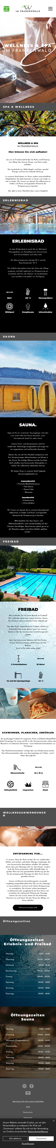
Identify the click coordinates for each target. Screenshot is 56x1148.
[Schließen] (52, 1122)
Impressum (28, 1117)
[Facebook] (31, 1086)
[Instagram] (24, 1086)
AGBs (28, 1107)
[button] (28, 1093)
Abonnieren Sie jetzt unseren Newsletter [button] (28, 1101)
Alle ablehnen (15, 1139)
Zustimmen (41, 1139)
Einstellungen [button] (28, 1144)
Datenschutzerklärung (38, 1132)
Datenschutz (28, 1112)
